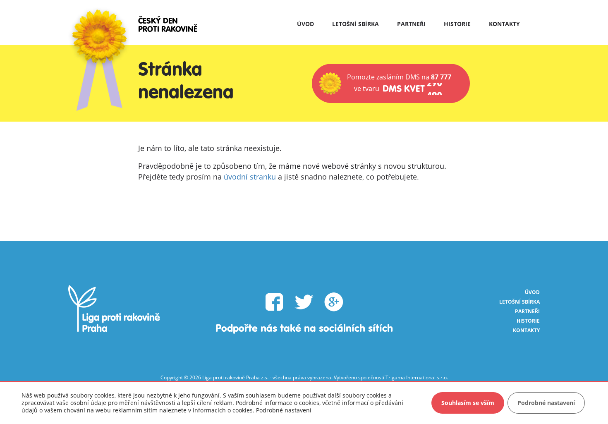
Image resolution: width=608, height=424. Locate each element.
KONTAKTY (504, 24)
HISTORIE (457, 24)
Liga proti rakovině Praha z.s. (235, 377)
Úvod (305, 24)
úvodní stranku (250, 177)
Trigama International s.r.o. (416, 377)
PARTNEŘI (411, 24)
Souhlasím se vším (467, 403)
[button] (391, 83)
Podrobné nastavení (283, 410)
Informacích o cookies (223, 410)
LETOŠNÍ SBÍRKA (355, 24)
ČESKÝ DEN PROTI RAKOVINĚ (167, 25)
